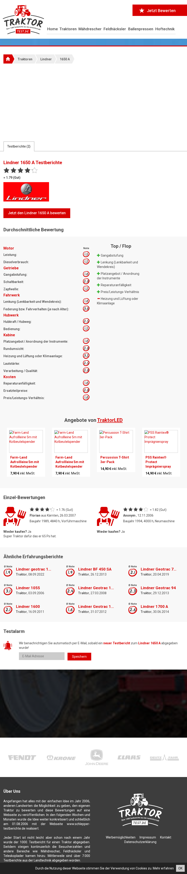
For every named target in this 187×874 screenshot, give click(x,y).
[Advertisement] (93, 102)
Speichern (79, 656)
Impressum (148, 837)
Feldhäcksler (115, 29)
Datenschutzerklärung (140, 842)
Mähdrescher (89, 29)
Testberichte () (19, 146)
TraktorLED (110, 420)
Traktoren (68, 29)
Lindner (46, 59)
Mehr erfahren (163, 868)
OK (180, 868)
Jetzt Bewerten (161, 10)
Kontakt (165, 837)
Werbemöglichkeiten (120, 837)
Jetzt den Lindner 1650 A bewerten (37, 213)
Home (52, 29)
